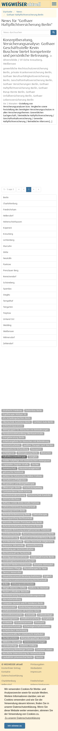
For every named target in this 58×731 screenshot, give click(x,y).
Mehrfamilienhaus (11, 499)
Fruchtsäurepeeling (33, 488)
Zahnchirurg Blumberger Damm (18, 650)
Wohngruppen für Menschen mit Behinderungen (25, 430)
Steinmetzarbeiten (11, 445)
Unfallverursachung (30, 619)
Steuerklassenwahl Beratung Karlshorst (22, 576)
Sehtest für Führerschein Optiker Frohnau (22, 476)
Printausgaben (37, 664)
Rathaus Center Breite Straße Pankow (21, 503)
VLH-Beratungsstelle (12, 542)
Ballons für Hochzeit (38, 588)
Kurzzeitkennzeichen (12, 615)
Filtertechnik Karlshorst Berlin (16, 422)
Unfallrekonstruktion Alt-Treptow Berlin (21, 611)
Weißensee (8, 331)
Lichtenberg (8, 240)
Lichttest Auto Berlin (43, 422)
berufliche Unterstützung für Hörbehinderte (23, 653)
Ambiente (7, 623)
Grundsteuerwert (23, 623)
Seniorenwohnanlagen (34, 642)
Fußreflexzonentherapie (14, 457)
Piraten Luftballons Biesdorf (16, 592)
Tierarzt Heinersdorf (12, 572)
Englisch (47, 576)
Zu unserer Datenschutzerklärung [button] (22, 718)
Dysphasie (48, 619)
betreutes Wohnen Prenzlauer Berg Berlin (22, 522)
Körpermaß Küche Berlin (42, 557)
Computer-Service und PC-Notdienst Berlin (23, 603)
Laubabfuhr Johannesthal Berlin (17, 657)
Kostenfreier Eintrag (10, 668)
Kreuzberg (8, 234)
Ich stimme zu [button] (15, 725)
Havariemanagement (29, 468)
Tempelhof (8, 301)
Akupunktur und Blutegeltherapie (18, 484)
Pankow (7, 264)
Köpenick (7, 228)
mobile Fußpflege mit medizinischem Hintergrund (26, 461)
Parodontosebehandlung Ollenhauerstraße (23, 434)
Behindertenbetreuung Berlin (16, 515)
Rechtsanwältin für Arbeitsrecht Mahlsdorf (23, 634)
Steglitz (6, 295)
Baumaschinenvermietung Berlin (38, 534)
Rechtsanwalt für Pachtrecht (16, 553)
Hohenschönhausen (12, 222)
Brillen (5, 584)
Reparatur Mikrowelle (13, 545)
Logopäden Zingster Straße (15, 465)
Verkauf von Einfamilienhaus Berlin (37, 538)
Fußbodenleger (45, 615)
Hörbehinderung (10, 538)
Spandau (7, 289)
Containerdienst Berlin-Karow (17, 492)
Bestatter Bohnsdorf (43, 565)
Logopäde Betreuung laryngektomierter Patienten (26, 530)
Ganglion (33, 457)
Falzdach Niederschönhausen (16, 565)
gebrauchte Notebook (13, 472)
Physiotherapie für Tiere (35, 569)
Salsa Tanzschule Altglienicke (39, 542)
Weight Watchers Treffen (14, 588)
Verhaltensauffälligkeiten (14, 480)
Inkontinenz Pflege (12, 569)
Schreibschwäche (11, 534)
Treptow (7, 313)
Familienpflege (10, 646)
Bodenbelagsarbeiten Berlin (32, 607)
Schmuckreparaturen (13, 426)
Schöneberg (8, 283)
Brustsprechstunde (12, 626)
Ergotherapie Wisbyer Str (14, 414)
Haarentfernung (34, 545)
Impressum (35, 672)
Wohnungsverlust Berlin (14, 511)
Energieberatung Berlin (13, 438)
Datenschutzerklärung (12, 676)
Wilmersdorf (9, 337)
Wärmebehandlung (12, 599)
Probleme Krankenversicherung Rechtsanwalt (25, 580)
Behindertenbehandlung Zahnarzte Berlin (22, 526)
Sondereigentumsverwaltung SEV (19, 561)
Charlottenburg (10, 204)
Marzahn (7, 246)
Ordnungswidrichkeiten (23, 584)
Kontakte (5, 672)
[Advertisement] (29, 155)
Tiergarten (8, 307)
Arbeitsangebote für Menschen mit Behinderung (26, 441)
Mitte (5, 252)
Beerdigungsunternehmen (15, 557)
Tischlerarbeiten (10, 638)
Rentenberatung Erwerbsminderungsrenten (23, 596)
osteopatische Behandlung (15, 449)
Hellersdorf (8, 216)
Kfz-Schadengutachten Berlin (16, 418)
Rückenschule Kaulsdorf (39, 495)
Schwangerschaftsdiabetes (37, 626)
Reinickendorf (9, 277)
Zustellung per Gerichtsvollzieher (18, 549)
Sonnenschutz (9, 468)
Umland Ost (8, 319)
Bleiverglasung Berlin (28, 453)
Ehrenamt (39, 623)
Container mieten (44, 650)
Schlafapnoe (8, 453)
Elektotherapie (40, 515)
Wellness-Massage (12, 642)
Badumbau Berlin (33, 411)
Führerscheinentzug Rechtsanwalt (19, 507)
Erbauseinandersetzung (14, 495)
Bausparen (36, 449)
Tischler (35, 465)
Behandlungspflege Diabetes (34, 638)
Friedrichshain (9, 210)
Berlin (5, 198)
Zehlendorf (8, 344)
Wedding (7, 325)
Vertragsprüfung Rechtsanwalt (17, 518)
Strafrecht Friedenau (12, 411)
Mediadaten (36, 668)
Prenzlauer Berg (10, 271)
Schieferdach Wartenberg (15, 630)
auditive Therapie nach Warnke (38, 445)
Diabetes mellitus (28, 646)
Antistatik (30, 615)
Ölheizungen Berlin (11, 488)
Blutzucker (46, 453)
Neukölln (7, 258)
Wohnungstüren (10, 619)
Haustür (39, 657)
